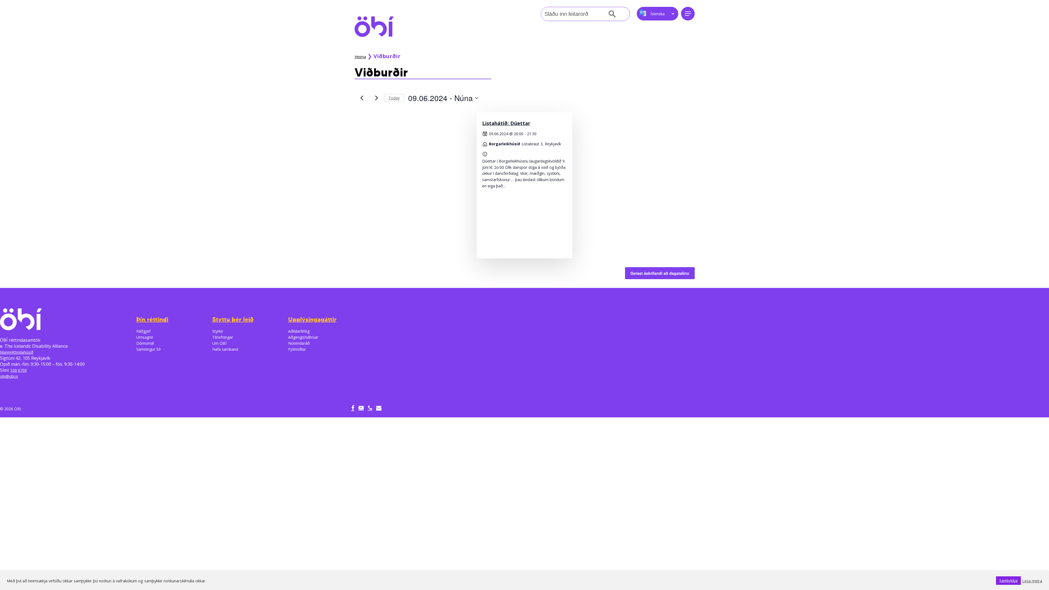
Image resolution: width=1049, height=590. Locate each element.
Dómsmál (145, 343)
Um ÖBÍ (219, 343)
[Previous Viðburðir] (362, 98)
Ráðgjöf (143, 331)
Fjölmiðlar (297, 349)
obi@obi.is (9, 376)
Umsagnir (144, 337)
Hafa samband (225, 349)
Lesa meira (1032, 580)
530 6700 (18, 370)
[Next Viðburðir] (376, 98)
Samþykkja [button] (1008, 580)
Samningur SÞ (148, 349)
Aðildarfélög (299, 331)
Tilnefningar (222, 337)
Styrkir (217, 331)
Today (394, 98)
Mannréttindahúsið (16, 352)
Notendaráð (299, 343)
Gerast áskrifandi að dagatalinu (659, 273)
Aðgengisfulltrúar (303, 337)
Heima (360, 56)
